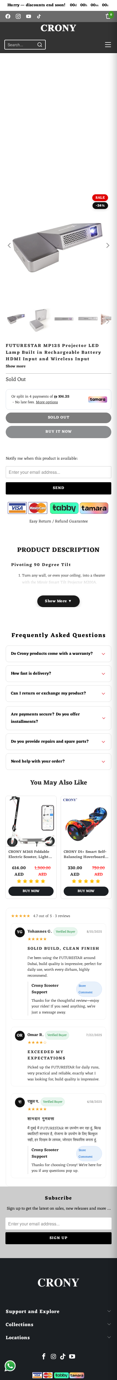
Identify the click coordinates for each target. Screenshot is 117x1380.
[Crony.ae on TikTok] (63, 1358)
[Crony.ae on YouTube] (72, 1358)
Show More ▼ (58, 601)
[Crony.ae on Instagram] (54, 1358)
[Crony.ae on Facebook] (44, 1358)
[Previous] (9, 245)
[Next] (107, 245)
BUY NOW (31, 891)
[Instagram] (18, 16)
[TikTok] (38, 16)
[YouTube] (28, 16)
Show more (16, 367)
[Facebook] (7, 16)
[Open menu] (108, 45)
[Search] (39, 44)
